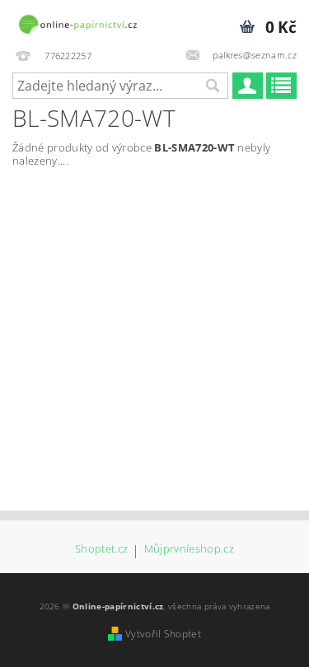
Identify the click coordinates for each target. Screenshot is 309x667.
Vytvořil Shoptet (163, 634)
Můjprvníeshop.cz (189, 549)
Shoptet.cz (101, 549)
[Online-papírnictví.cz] (77, 21)
